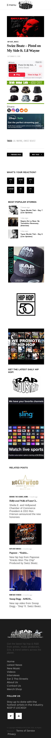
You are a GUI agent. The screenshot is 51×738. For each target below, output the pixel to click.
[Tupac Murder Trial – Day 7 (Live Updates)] (13, 210)
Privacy (12, 734)
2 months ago (27, 549)
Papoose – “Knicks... (18, 552)
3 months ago (27, 595)
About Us (12, 682)
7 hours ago (25, 207)
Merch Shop (14, 689)
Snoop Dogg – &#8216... (20, 599)
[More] (26, 110)
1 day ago (24, 218)
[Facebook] (17, 110)
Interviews (13, 675)
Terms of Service (25, 730)
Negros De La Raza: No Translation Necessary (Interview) (30, 223)
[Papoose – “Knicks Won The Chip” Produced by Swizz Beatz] (25, 534)
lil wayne (18, 140)
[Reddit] (22, 110)
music (16, 42)
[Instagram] (13, 110)
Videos (11, 672)
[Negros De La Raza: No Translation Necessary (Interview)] (13, 221)
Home (10, 661)
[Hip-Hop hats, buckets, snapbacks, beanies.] (25, 92)
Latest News (14, 665)
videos (18, 595)
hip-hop (10, 42)
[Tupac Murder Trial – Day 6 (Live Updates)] (13, 233)
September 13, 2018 (13, 56)
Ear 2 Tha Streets (17, 679)
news (26, 497)
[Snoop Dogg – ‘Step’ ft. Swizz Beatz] (25, 580)
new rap (12, 595)
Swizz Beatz (30, 140)
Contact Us (14, 685)
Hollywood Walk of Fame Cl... (23, 500)
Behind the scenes (16, 497)
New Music (13, 668)
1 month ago (34, 497)
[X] (9, 110)
